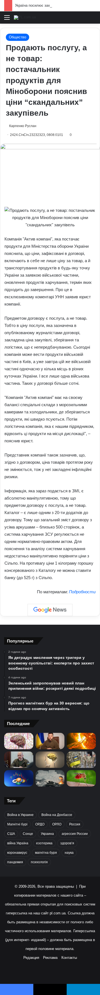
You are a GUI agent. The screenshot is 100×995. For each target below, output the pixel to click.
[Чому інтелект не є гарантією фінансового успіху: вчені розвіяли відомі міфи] (50, 759)
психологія (39, 862)
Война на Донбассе (56, 815)
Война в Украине (20, 815)
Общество (17, 37)
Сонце (28, 834)
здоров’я (67, 843)
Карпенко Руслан (22, 126)
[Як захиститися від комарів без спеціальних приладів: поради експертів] (81, 778)
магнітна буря (46, 853)
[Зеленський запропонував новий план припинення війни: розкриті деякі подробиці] (50, 741)
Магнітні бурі (17, 824)
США (11, 834)
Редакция (31, 958)
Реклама (50, 958)
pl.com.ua (58, 913)
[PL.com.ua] (25, 17)
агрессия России (75, 834)
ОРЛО (56, 824)
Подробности (82, 591)
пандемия (15, 862)
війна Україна (17, 843)
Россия (74, 824)
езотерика (44, 843)
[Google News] (50, 610)
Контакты (69, 958)
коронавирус (17, 853)
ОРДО (39, 824)
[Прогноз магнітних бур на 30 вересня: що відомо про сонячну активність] (81, 741)
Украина (47, 834)
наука (69, 853)
